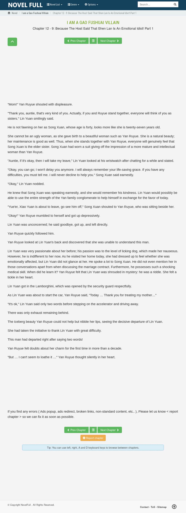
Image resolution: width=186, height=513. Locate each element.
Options (91, 4)
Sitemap (162, 506)
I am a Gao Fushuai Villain (93, 22)
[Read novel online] (25, 5)
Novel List (54, 4)
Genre (73, 4)
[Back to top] (174, 507)
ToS (153, 506)
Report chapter (94, 438)
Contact (144, 506)
